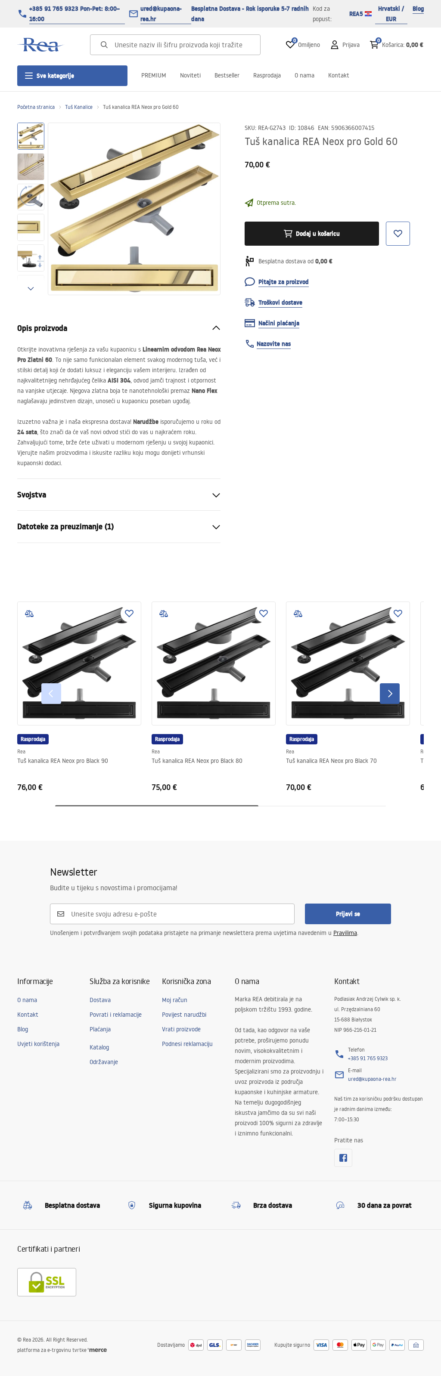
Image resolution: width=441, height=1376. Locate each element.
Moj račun (174, 1000)
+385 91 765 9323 (368, 1058)
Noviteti (190, 75)
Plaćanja (100, 1029)
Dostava (100, 1000)
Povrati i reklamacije (116, 1014)
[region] (30, 209)
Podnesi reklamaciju (187, 1044)
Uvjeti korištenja (38, 1044)
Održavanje (104, 1062)
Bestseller (226, 75)
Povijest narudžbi (184, 1014)
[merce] (97, 1350)
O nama (304, 75)
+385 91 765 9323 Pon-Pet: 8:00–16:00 (74, 13)
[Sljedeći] (390, 693)
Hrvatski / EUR (391, 13)
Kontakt (338, 75)
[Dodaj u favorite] (129, 613)
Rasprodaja (267, 75)
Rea (21, 751)
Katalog (99, 1047)
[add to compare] (29, 613)
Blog (418, 8)
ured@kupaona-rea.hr (161, 13)
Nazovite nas (274, 343)
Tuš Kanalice (79, 107)
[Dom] (41, 45)
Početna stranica (36, 107)
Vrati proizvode (181, 1029)
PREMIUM (153, 75)
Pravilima (345, 933)
